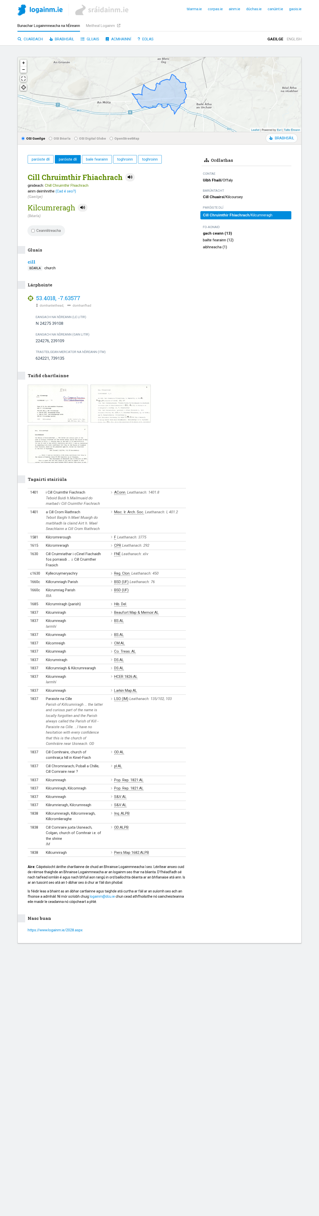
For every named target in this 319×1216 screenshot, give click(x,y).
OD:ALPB (121, 827)
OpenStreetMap (126, 138)
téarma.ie (194, 9)
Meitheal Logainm (101, 25)
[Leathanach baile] (40, 10)
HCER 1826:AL (126, 676)
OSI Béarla (62, 138)
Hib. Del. (120, 604)
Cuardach (33, 39)
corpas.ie (215, 9)
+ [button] (23, 62)
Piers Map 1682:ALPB (131, 852)
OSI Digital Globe (92, 138)
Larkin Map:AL (125, 690)
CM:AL (119, 643)
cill (31, 262)
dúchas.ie (254, 9)
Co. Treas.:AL (125, 651)
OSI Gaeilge (35, 138)
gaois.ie (295, 9)
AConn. (120, 492)
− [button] (23, 69)
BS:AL (119, 620)
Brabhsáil (64, 39)
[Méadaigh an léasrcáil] (23, 78)
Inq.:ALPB (122, 813)
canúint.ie (275, 9)
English (294, 39)
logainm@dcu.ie (102, 896)
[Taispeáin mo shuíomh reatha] (23, 87)
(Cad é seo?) (66, 191)
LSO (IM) (121, 698)
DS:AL (119, 660)
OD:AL (119, 752)
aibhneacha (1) (215, 247)
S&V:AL (120, 796)
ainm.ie (234, 9)
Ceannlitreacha (48, 230)
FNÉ (117, 554)
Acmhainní (120, 39)
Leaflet (255, 130)
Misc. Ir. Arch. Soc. (129, 512)
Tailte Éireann (292, 130)
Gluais (92, 39)
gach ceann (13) (217, 233)
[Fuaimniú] (130, 177)
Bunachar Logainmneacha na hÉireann (48, 25)
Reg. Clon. (122, 573)
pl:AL (118, 766)
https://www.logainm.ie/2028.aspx (55, 930)
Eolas (147, 39)
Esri (279, 130)
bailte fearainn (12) (218, 240)
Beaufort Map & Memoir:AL (136, 612)
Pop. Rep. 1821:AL (129, 780)
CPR (117, 545)
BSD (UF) (121, 582)
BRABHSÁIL (284, 138)
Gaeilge (275, 39)
